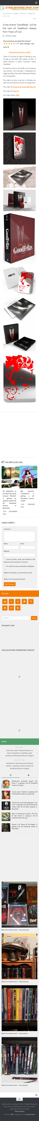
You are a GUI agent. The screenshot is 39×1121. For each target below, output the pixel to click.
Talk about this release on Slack (19, 52)
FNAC (17, 95)
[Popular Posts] (28, 775)
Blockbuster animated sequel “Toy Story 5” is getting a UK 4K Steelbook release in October (24, 783)
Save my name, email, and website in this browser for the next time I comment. (19, 560)
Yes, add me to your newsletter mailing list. (20, 566)
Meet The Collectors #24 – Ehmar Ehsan (15, 1033)
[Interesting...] (9, 44)
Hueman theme (30, 1114)
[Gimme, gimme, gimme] (14, 44)
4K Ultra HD (7, 14)
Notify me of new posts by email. (14, 579)
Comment (7, 529)
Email (22, 544)
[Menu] (36, 2)
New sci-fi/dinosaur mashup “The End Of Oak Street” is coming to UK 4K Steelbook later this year (24, 816)
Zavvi (24, 87)
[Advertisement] (19, 435)
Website (6, 551)
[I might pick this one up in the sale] (7, 44)
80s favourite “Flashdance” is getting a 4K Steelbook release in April (27, 496)
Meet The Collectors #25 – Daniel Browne (15, 982)
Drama (15, 14)
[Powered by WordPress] (12, 1114)
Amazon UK (17, 87)
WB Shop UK (31, 87)
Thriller (23, 14)
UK (8, 16)
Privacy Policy (19, 1111)
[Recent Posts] (11, 775)
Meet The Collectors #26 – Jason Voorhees (15, 930)
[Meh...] (4, 44)
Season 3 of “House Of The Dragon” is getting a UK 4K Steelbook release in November (24, 827)
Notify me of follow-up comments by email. (18, 573)
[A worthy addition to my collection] (11, 44)
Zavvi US (16, 91)
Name (6, 544)
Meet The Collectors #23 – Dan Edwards (15, 1085)
